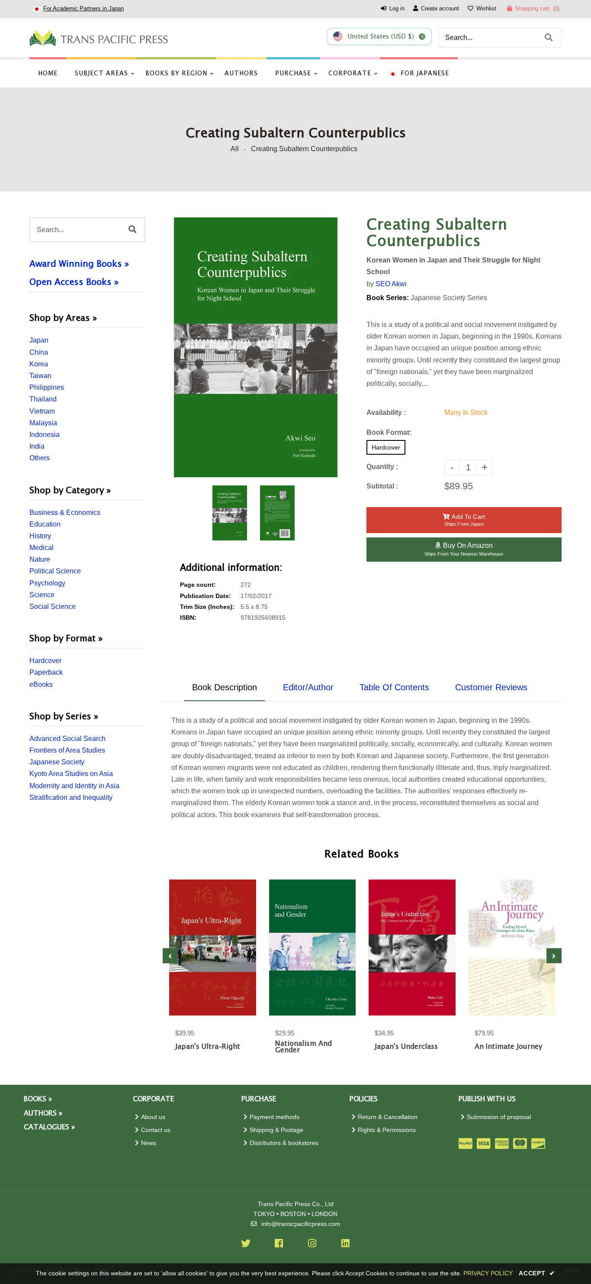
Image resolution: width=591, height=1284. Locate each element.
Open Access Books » (74, 282)
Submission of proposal (499, 1117)
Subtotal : (382, 486)
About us (153, 1117)
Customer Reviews (491, 687)
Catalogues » (49, 1127)
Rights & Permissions (387, 1130)
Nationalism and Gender (303, 1047)
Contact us (155, 1130)
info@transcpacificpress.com (300, 1224)
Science (42, 594)
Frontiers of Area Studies (67, 750)
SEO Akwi (391, 284)
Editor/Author (308, 687)
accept (537, 1273)
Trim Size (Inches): (207, 607)
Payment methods (274, 1117)
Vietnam (42, 411)
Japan (38, 340)
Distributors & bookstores (284, 1143)
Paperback (46, 672)
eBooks (41, 684)
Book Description (224, 687)
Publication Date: (205, 596)
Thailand (43, 399)
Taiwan (40, 375)
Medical (41, 547)
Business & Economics (64, 512)
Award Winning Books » (79, 264)
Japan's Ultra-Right (207, 1047)
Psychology (47, 583)
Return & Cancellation (388, 1117)
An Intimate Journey (508, 1047)
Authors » (43, 1113)
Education (45, 524)
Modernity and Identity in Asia (74, 785)
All (235, 148)
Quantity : (382, 466)
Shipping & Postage (276, 1130)
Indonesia (44, 434)
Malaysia (43, 423)
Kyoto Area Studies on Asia (71, 773)
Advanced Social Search (67, 738)
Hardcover (45, 660)
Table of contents (394, 687)
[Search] (548, 37)
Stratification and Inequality (70, 797)
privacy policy (488, 1273)
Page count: (198, 585)
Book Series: (387, 297)
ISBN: (188, 618)
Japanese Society (56, 762)
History (40, 536)
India (37, 446)
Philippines (46, 387)
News (148, 1143)
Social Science (52, 606)
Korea (38, 364)
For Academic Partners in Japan (83, 8)
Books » (38, 1099)
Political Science (55, 571)
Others (39, 458)
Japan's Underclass (406, 1047)
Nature (39, 559)
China (38, 352)
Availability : (386, 412)
